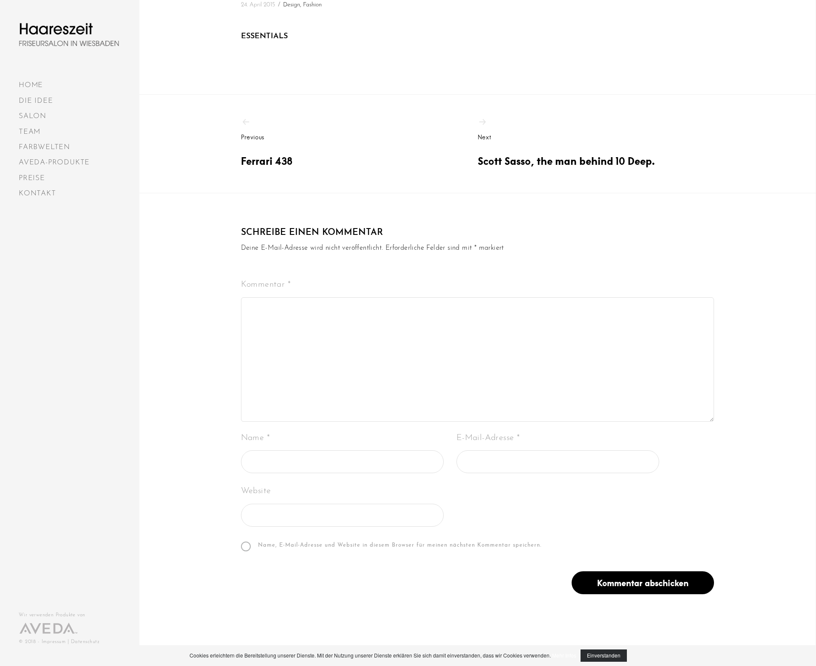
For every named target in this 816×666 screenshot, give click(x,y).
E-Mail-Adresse (488, 438)
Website (256, 491)
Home (31, 85)
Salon (32, 116)
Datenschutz (85, 641)
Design (291, 5)
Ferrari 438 (266, 150)
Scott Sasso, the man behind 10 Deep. (566, 150)
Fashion (312, 5)
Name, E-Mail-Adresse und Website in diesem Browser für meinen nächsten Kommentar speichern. (399, 545)
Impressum (54, 641)
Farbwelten (44, 147)
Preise (32, 178)
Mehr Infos (564, 655)
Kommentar (266, 284)
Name (255, 438)
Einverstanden (603, 655)
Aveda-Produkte (54, 162)
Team (29, 131)
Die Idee (36, 100)
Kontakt (37, 193)
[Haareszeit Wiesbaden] (69, 34)
